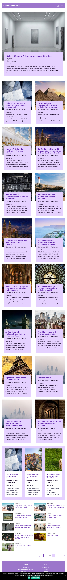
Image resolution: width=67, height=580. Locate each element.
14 (57, 556)
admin (53, 428)
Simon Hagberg (11, 61)
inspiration (9, 64)
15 (61, 556)
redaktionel (8, 112)
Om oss (45, 569)
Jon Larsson (22, 110)
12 (50, 556)
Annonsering (45, 567)
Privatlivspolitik (35, 577)
